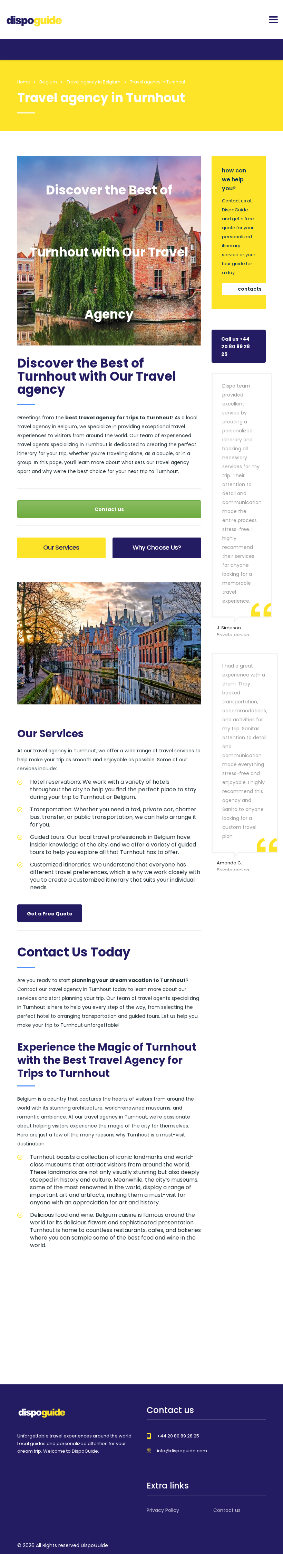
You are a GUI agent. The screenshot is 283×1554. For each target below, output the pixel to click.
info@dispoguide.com (182, 1450)
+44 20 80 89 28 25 (178, 1436)
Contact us (109, 509)
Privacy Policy (163, 1510)
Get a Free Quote (49, 913)
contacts (250, 288)
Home (23, 82)
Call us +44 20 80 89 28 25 (235, 346)
